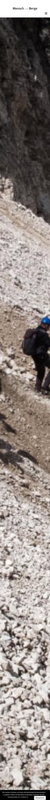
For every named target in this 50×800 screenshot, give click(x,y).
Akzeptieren (40, 798)
